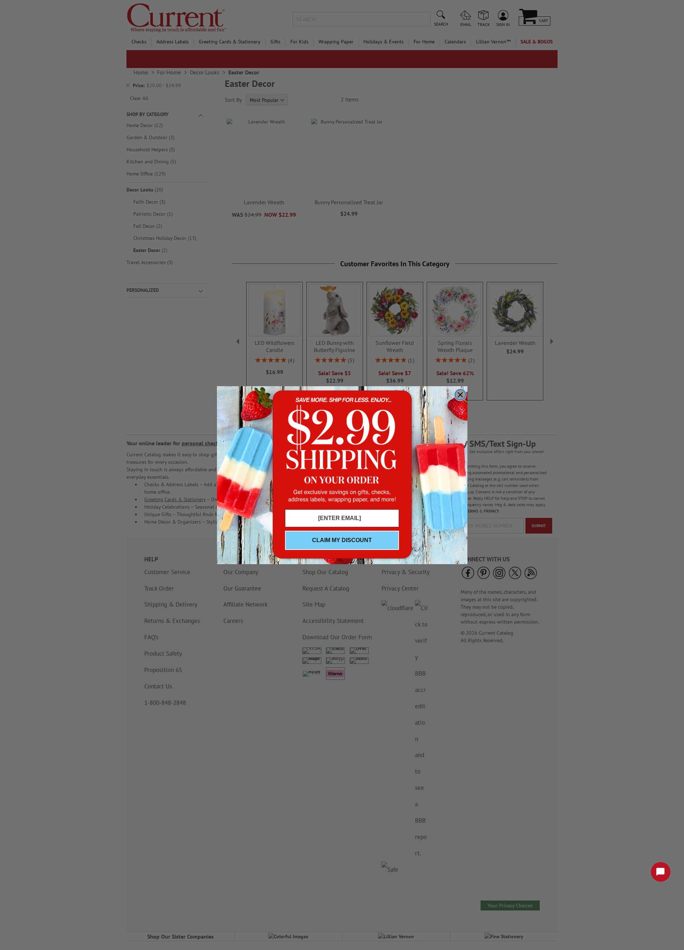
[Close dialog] (460, 394)
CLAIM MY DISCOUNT (342, 540)
